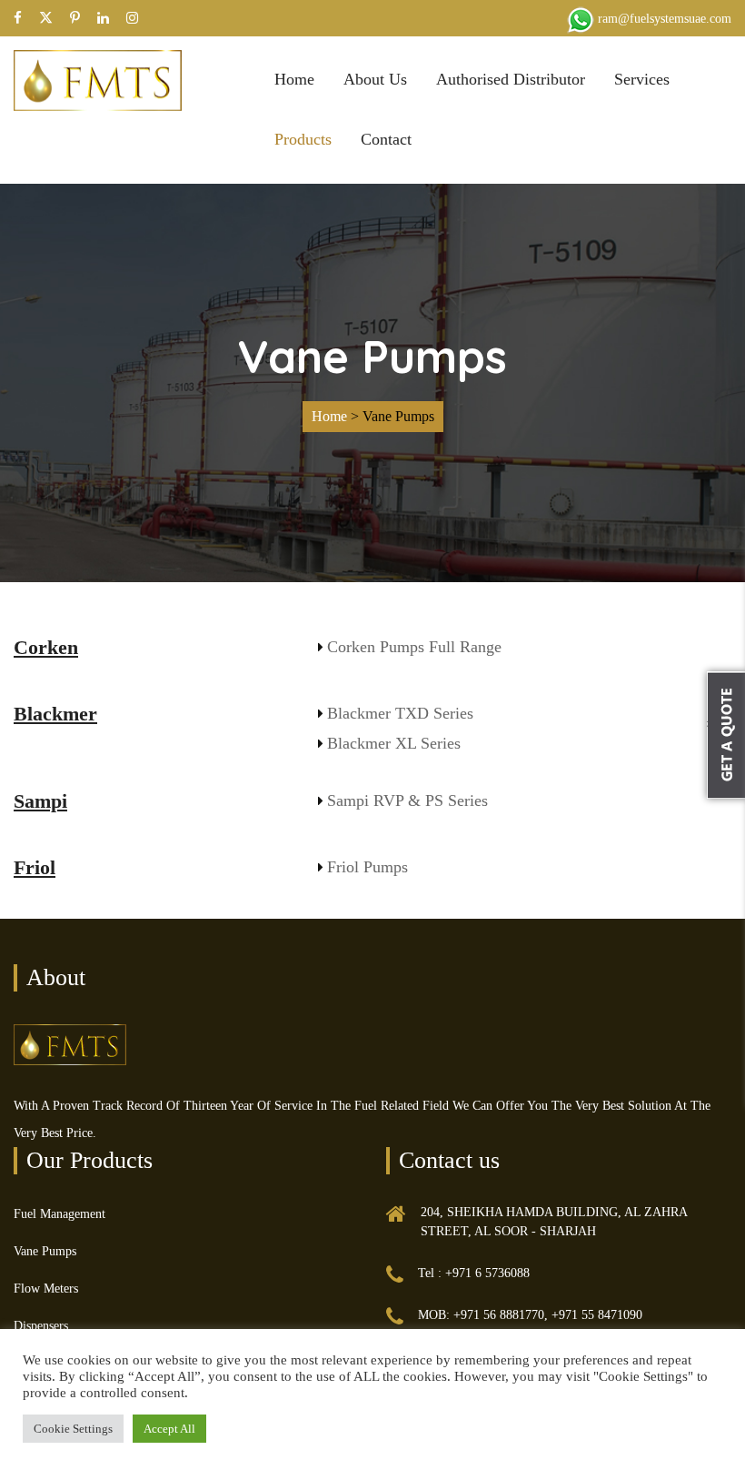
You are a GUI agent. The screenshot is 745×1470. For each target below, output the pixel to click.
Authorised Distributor (510, 79)
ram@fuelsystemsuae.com (664, 18)
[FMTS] (98, 78)
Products (303, 139)
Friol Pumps (367, 867)
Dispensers (41, 1326)
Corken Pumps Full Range (414, 647)
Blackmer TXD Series (400, 713)
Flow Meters (46, 1288)
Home (294, 79)
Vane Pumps (45, 1251)
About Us (375, 79)
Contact (386, 139)
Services (642, 79)
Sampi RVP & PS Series (407, 800)
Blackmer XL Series (394, 743)
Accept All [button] (169, 1428)
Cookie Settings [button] (73, 1428)
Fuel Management (59, 1214)
